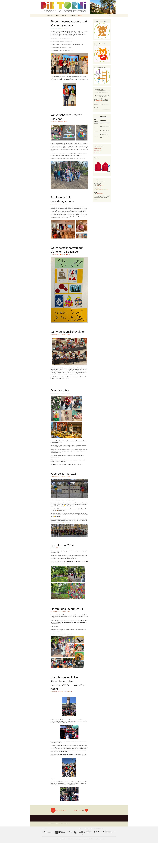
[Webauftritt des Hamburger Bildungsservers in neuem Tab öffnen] (60, 832)
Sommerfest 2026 (97, 148)
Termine (57, 15)
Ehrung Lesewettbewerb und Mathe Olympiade (69, 23)
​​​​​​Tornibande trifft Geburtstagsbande (62, 199)
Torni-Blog (80, 15)
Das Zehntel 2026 (97, 152)
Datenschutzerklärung (51, 824)
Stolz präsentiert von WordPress (63, 824)
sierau (66, 28)
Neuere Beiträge (80, 810)
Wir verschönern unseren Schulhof (66, 116)
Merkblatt (96, 98)
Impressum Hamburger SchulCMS (59, 838)
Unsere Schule (50, 15)
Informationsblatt (99, 100)
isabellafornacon (68, 691)
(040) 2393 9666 (100, 193)
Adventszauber (60, 390)
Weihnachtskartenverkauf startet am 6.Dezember (67, 249)
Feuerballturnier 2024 (64, 473)
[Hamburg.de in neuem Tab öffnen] (72, 832)
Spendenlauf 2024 (62, 545)
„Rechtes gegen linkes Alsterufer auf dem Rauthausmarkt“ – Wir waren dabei (69, 683)
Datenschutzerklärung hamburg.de (75, 838)
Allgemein (61, 28)
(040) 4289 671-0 (100, 185)
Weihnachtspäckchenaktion (68, 331)
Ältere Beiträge (59, 810)
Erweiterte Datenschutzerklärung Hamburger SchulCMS (95, 838)
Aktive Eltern (64, 15)
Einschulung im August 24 (67, 609)
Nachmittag (72, 15)
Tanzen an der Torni (98, 150)
